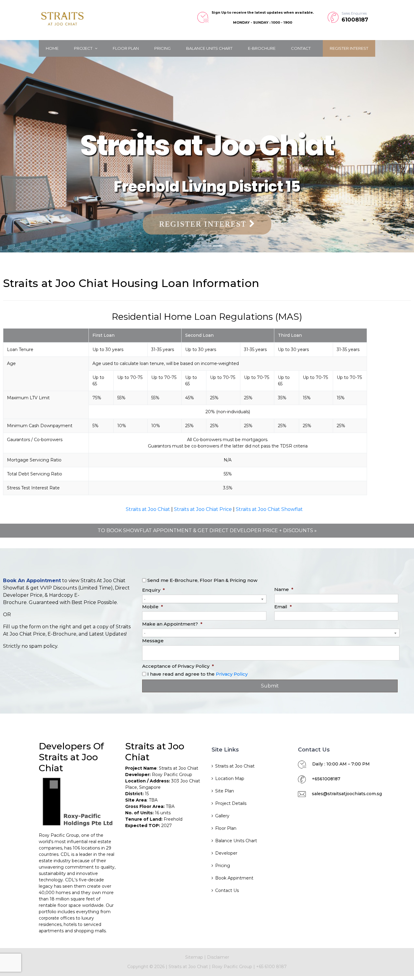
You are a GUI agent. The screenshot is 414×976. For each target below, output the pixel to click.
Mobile (152, 606)
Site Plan (224, 791)
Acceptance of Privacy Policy (178, 666)
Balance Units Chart (209, 48)
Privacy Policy (232, 674)
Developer (226, 853)
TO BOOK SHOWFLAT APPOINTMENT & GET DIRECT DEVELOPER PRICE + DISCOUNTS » (207, 530)
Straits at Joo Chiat (148, 509)
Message (153, 640)
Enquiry (153, 590)
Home (52, 48)
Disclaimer (218, 957)
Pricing (162, 48)
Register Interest (349, 48)
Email (283, 606)
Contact (301, 48)
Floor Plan (126, 48)
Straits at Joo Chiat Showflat (269, 509)
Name (283, 589)
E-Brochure (261, 48)
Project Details (230, 803)
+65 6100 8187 (271, 966)
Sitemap (194, 957)
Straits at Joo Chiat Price (203, 509)
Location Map (229, 778)
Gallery (222, 816)
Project (83, 48)
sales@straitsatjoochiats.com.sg (347, 793)
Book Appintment (234, 878)
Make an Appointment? (172, 624)
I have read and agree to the (197, 674)
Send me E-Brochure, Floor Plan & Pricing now (202, 580)
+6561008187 (326, 779)
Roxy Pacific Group (232, 966)
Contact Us (227, 890)
